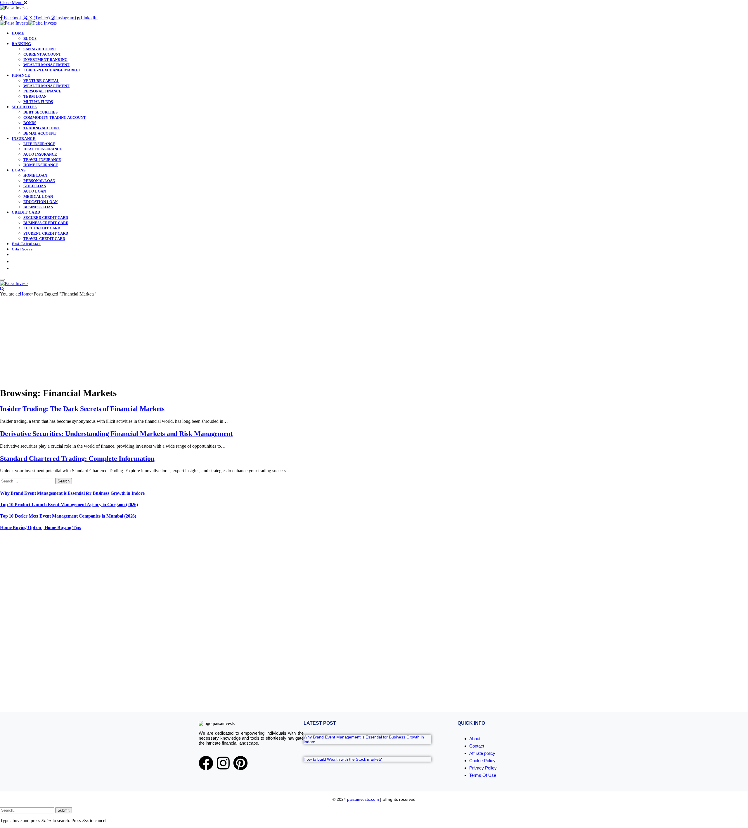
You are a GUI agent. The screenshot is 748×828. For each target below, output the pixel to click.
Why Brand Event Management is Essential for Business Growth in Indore (72, 493)
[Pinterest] (240, 763)
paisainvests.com (363, 799)
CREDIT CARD (26, 212)
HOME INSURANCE (40, 165)
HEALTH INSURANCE (42, 149)
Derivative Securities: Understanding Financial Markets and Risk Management (116, 433)
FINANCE (21, 75)
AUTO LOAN (34, 191)
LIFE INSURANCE (39, 144)
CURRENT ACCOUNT (42, 54)
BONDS (29, 123)
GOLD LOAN (34, 186)
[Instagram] (223, 763)
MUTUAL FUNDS (38, 101)
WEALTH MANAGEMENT (46, 65)
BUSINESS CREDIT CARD (45, 223)
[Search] (2, 288)
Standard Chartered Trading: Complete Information (77, 458)
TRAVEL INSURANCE (42, 159)
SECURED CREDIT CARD (45, 217)
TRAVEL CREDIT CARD (44, 238)
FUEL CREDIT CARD (41, 228)
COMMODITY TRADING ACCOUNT (54, 117)
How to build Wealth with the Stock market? (343, 759)
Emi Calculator (26, 244)
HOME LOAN (35, 175)
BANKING (21, 44)
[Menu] (2, 280)
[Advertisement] (374, 341)
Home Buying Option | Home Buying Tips (40, 527)
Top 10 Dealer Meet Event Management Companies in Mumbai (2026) (68, 515)
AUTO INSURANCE (40, 154)
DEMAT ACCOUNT (39, 133)
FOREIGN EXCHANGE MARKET (52, 70)
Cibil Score (22, 249)
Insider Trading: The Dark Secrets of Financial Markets (82, 409)
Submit (64, 810)
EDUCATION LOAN (40, 202)
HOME (18, 33)
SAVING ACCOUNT (39, 49)
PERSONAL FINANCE (42, 91)
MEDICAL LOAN (38, 196)
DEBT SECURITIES (40, 112)
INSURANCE (24, 138)
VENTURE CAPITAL (41, 80)
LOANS (19, 170)
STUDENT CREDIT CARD (45, 233)
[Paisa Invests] (28, 22)
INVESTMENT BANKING (45, 59)
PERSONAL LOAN (39, 180)
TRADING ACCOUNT (41, 128)
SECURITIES (24, 107)
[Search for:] (27, 480)
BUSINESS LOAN (38, 207)
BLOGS (30, 38)
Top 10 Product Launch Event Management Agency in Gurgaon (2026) (69, 504)
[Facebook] (206, 763)
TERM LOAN (34, 96)
